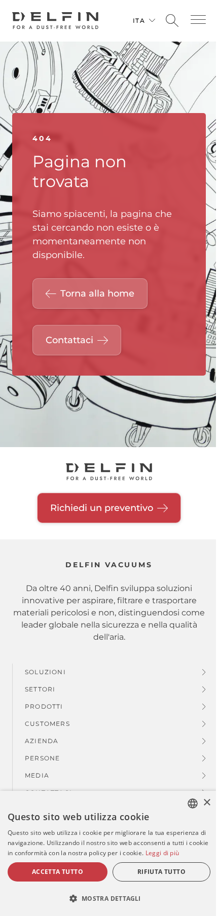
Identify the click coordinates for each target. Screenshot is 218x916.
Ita (139, 20)
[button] (198, 19)
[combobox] (193, 803)
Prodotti (44, 706)
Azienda (41, 741)
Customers (47, 723)
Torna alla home (97, 293)
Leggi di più (162, 853)
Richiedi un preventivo (101, 508)
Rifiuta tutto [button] (161, 871)
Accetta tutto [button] (57, 871)
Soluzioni (45, 672)
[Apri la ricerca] (172, 21)
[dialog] (109, 853)
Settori (40, 689)
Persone (42, 758)
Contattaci (69, 340)
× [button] (206, 803)
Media (37, 775)
